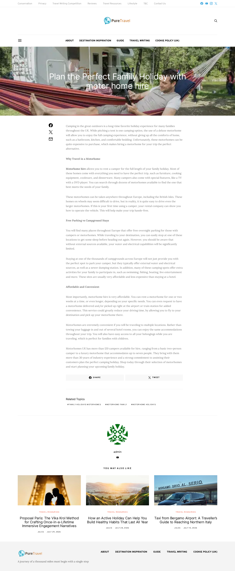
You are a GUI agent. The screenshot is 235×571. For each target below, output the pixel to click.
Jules (41, 532)
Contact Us (160, 3)
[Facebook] (201, 3)
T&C (145, 3)
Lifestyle (132, 3)
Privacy (42, 3)
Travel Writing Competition (66, 3)
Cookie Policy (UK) (167, 40)
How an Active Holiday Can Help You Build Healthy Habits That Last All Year (117, 520)
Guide (120, 40)
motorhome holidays (144, 405)
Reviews (92, 3)
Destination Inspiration (95, 40)
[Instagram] (211, 3)
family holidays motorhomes (85, 405)
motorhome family (116, 405)
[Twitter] (216, 3)
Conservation (25, 3)
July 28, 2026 (122, 528)
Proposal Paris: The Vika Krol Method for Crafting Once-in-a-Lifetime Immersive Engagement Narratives (49, 522)
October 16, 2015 (113, 96)
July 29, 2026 (54, 532)
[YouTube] (206, 3)
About (69, 40)
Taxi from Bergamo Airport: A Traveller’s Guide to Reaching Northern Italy (185, 520)
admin (128, 96)
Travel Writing (140, 40)
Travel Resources (112, 3)
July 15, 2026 (190, 528)
